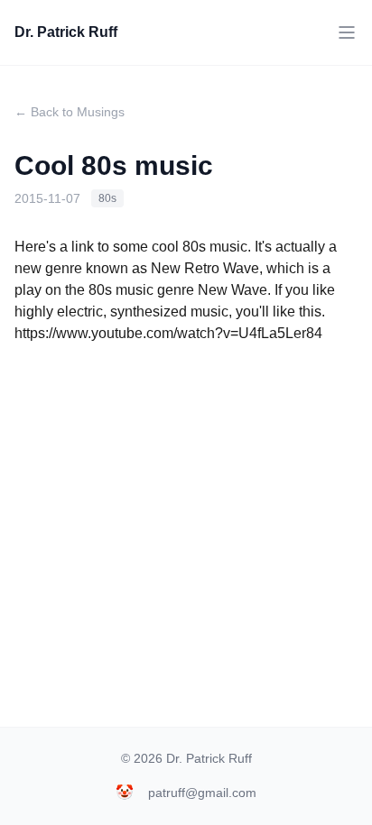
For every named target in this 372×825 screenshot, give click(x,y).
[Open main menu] (347, 32)
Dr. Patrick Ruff (65, 32)
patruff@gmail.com (202, 792)
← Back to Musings (69, 112)
